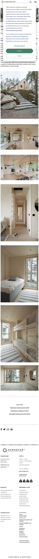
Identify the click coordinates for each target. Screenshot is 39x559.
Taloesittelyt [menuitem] (22, 503)
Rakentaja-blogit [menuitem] (23, 498)
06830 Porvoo (4, 467)
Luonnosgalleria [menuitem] (23, 500)
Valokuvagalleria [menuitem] (24, 501)
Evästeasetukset (19, 46)
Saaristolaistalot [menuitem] (5, 517)
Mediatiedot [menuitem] (22, 534)
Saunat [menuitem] (2, 521)
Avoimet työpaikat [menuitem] (22, 532)
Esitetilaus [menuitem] (22, 517)
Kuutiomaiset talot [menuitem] (6, 519)
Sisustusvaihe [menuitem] (22, 496)
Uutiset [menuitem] (21, 462)
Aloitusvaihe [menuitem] (22, 490)
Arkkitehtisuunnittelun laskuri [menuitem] (23, 520)
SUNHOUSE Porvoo (5, 464)
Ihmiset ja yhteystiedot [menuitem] (25, 461)
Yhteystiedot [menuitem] (22, 512)
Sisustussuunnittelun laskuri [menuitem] (23, 524)
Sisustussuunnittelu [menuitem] (6, 498)
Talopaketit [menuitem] (4, 492)
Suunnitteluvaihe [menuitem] (23, 492)
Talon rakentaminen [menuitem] (23, 515)
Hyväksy (19, 51)
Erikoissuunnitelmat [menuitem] (6, 496)
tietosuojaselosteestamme (14, 30)
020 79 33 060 (22, 476)
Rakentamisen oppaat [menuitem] (24, 505)
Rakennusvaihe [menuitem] (23, 494)
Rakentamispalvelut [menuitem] (6, 494)
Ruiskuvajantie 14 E (5, 465)
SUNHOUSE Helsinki (5, 459)
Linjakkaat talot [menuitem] (5, 515)
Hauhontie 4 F (4, 460)
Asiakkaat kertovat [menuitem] (24, 464)
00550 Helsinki (4, 462)
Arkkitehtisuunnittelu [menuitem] (7, 490)
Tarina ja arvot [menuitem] (23, 459)
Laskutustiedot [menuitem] (23, 536)
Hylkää (19, 56)
